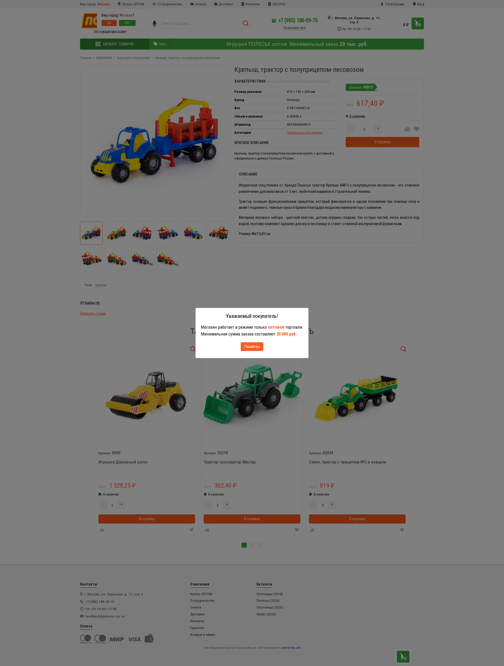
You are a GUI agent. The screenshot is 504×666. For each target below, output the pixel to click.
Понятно (252, 346)
